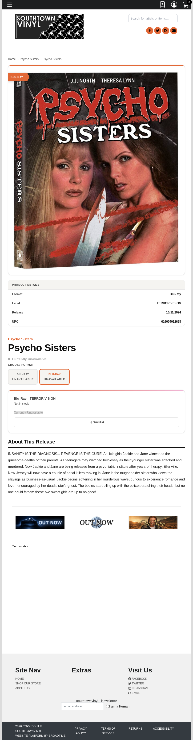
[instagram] (166, 31)
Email (135, 693)
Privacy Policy (81, 731)
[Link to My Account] (174, 5)
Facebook (139, 678)
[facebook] (150, 31)
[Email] (174, 31)
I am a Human (119, 706)
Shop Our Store (28, 683)
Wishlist (98, 422)
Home (12, 59)
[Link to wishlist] (162, 5)
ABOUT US (22, 688)
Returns (135, 728)
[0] (186, 5)
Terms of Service (108, 731)
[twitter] (158, 31)
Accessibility (163, 728)
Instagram (139, 688)
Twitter (137, 683)
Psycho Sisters (29, 59)
